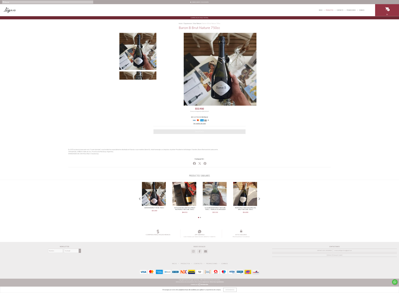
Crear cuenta (196, 2)
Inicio (320, 10)
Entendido (230, 290)
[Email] (205, 251)
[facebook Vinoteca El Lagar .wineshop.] (199, 251)
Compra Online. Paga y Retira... (199, 17)
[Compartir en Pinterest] (205, 163)
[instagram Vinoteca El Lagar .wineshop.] (193, 251)
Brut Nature (197, 23)
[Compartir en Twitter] (199, 163)
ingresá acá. (206, 281)
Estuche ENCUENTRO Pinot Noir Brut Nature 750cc (184, 208)
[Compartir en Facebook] (194, 163)
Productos (329, 10)
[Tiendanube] (199, 285)
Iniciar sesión (205, 2)
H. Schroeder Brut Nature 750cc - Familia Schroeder (215, 208)
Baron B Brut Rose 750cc (154, 208)
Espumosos (188, 23)
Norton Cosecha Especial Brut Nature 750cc (245, 208)
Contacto (339, 10)
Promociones (351, 10)
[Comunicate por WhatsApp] (394, 282)
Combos (361, 10)
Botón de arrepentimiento (217, 281)
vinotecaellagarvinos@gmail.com (343, 250)
